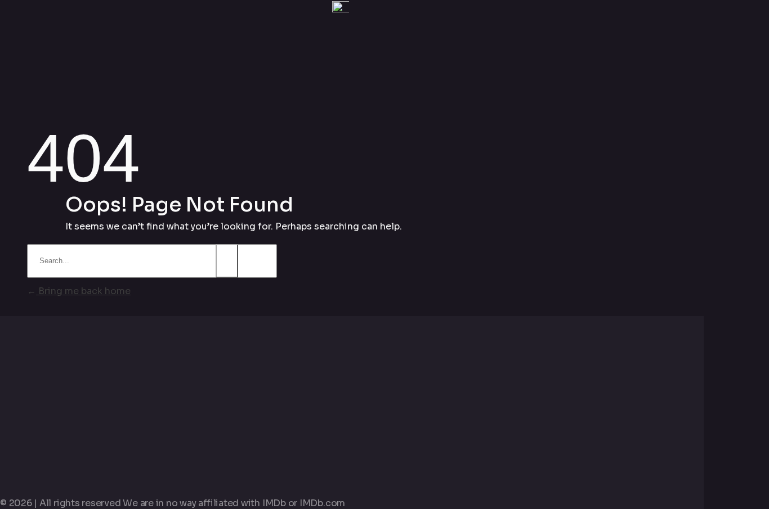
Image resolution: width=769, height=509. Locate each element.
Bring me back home (83, 291)
